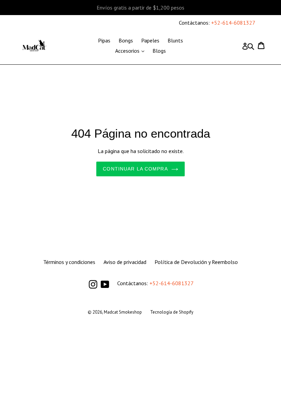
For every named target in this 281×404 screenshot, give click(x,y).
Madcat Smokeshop (123, 312)
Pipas (104, 40)
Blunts (175, 40)
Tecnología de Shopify (171, 312)
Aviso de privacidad (124, 261)
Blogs (159, 50)
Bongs (126, 40)
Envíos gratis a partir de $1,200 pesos (140, 7)
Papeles (150, 40)
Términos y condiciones (69, 261)
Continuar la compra (135, 169)
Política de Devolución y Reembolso (196, 261)
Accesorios (131, 50)
